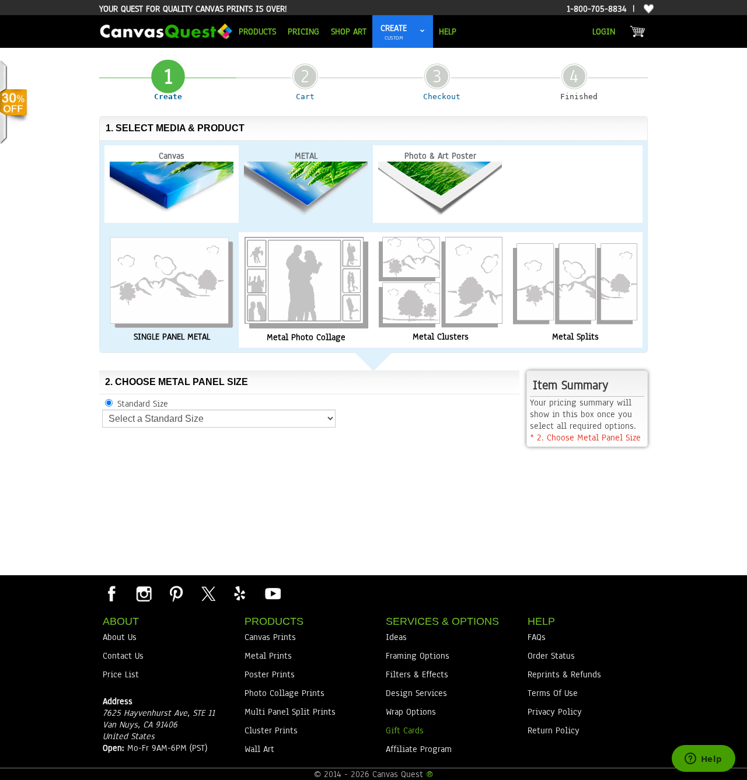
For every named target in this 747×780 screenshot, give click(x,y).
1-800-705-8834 (597, 9)
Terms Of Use (553, 693)
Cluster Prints (271, 730)
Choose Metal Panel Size (585, 437)
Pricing (303, 31)
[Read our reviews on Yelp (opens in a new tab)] (240, 593)
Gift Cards (405, 730)
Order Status (551, 656)
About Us (120, 637)
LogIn (603, 31)
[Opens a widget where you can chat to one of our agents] (703, 759)
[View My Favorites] (647, 9)
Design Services (416, 693)
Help (447, 31)
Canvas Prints (270, 637)
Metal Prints (268, 656)
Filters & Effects (417, 674)
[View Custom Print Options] (422, 31)
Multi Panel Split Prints (290, 712)
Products (257, 31)
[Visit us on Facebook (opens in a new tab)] (111, 593)
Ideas (396, 637)
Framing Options (417, 656)
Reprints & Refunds (564, 674)
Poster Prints (270, 674)
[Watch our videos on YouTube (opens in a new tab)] (272, 593)
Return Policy (554, 730)
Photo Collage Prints (284, 693)
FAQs (537, 637)
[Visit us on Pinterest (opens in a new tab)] (175, 593)
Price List (121, 674)
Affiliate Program (419, 749)
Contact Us (123, 656)
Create (394, 28)
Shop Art (348, 31)
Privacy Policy (555, 712)
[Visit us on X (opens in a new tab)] (208, 593)
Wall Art (259, 749)
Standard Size (142, 404)
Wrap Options (411, 712)
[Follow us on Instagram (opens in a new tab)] (143, 593)
